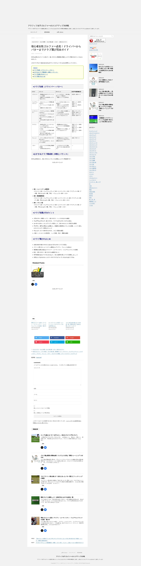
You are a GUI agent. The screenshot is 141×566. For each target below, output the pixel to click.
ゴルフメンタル (93, 152)
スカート (91, 172)
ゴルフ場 (91, 164)
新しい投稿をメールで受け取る (42, 412)
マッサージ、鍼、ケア (95, 182)
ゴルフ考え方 (92, 170)
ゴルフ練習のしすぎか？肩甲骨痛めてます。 (106, 80)
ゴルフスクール (93, 146)
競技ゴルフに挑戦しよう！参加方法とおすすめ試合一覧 (57, 497)
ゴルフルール (92, 154)
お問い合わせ (60, 32)
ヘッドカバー (92, 180)
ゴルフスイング (93, 144)
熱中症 (91, 195)
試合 (90, 197)
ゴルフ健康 (92, 160)
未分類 (91, 193)
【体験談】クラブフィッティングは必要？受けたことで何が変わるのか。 (106, 119)
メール (35, 394)
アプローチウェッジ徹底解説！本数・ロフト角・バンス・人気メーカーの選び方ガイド (60, 542)
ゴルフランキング (93, 43)
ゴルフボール (92, 150)
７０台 (91, 205)
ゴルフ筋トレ (92, 166)
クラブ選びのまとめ (39, 76)
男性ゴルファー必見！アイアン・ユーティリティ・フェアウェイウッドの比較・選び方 (38, 324)
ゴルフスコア (92, 148)
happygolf (38, 357)
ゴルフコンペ (92, 141)
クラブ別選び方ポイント (41, 74)
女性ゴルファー (60, 349)
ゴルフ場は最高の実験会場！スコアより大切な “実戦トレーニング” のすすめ (106, 107)
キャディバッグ (93, 131)
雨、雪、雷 (92, 199)
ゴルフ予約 (92, 156)
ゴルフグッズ (92, 139)
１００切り (92, 203)
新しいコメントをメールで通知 (42, 408)
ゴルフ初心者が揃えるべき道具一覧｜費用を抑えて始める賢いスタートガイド (73, 324)
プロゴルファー (93, 178)
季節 (90, 189)
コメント (37, 367)
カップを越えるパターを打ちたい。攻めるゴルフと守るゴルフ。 (60, 435)
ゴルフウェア (92, 135)
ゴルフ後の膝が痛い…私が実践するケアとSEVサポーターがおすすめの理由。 (106, 94)
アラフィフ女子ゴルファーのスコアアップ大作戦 (48, 26)
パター (54, 349)
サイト (35, 400)
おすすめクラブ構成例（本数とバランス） (46, 72)
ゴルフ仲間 (42, 349)
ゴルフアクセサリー (94, 133)
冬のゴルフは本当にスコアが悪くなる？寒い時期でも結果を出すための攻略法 (106, 69)
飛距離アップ (92, 201)
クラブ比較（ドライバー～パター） (44, 70)
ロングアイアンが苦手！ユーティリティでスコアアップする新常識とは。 (56, 324)
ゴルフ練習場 (92, 168)
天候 (90, 185)
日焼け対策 (92, 191)
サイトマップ (34, 32)
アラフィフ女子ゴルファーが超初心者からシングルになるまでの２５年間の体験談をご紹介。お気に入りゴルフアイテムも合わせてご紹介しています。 (70, 559)
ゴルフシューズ (93, 142)
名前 (35, 388)
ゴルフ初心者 (49, 349)
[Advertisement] (49, 11)
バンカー (91, 174)
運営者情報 (47, 32)
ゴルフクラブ (36, 349)
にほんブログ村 (93, 50)
